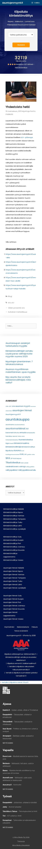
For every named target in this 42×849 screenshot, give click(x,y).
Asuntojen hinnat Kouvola (14, 609)
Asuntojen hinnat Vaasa (13, 619)
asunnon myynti (22, 406)
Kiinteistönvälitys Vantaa (13, 515)
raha (33, 454)
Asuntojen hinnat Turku (12, 581)
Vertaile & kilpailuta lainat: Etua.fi (14, 682)
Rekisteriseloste (23, 627)
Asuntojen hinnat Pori (12, 602)
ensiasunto (31, 433)
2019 (13, 406)
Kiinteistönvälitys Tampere (14, 519)
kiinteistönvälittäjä (13, 447)
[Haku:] (21, 326)
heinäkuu (9, 436)
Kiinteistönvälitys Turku (12, 522)
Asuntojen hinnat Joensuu (14, 605)
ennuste (23, 432)
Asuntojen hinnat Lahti (12, 584)
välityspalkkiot (12, 470)
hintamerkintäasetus (12, 440)
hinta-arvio (21, 436)
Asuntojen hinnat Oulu (12, 595)
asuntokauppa (17, 419)
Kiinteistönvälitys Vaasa (13, 560)
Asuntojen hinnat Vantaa (13, 574)
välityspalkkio (30, 467)
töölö (22, 463)
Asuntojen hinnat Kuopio (13, 599)
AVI (9, 302)
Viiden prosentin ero (16, 308)
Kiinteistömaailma (21, 443)
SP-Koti (13, 458)
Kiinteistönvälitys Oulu (12, 537)
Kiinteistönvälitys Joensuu (14, 547)
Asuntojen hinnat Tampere (14, 578)
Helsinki (15, 436)
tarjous (18, 458)
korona (17, 450)
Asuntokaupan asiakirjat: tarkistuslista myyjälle (18, 344)
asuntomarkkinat (15, 428)
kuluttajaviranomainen (12, 454)
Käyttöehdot (9, 627)
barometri (10, 432)
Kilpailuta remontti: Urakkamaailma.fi (21, 663)
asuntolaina (10, 424)
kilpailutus (10, 450)
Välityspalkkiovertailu (27, 470)
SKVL (8, 458)
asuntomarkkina (20, 424)
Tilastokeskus (13, 462)
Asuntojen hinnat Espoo (13, 571)
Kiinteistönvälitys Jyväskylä (14, 529)
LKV (12, 302)
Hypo (8, 443)
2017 (10, 406)
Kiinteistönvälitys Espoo (13, 512)
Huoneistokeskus (26, 439)
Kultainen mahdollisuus (17, 312)
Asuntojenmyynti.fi (12, 2)
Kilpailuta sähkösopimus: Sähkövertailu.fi (20, 654)
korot (22, 451)
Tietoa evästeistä (21, 631)
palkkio (29, 454)
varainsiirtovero (12, 466)
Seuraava (21, 45)
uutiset (26, 463)
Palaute (35, 627)
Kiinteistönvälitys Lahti (12, 525)
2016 (7, 406)
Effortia (16, 433)
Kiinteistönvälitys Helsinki (13, 509)
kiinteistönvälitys (28, 447)
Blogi (10, 296)
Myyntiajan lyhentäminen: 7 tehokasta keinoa (19, 363)
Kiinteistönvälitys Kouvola (13, 550)
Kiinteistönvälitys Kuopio (13, 540)
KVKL (22, 454)
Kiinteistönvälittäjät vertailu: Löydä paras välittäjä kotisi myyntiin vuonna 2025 (19, 354)
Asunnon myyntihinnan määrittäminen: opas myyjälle (21, 370)
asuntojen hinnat (22, 410)
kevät (11, 443)
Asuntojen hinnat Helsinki (13, 568)
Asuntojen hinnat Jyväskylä (14, 588)
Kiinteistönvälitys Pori (12, 543)
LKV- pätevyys (27, 137)
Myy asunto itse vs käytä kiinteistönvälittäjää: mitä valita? (18, 380)
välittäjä (22, 466)
